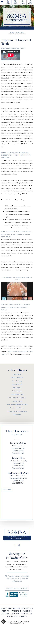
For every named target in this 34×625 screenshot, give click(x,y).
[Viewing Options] (3, 621)
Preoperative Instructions (15, 346)
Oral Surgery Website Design (11, 622)
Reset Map (7, 490)
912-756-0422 (19, 480)
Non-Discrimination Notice (17, 623)
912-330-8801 (19, 466)
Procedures (19, 32)
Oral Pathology (16, 401)
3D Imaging (17, 414)
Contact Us (27, 614)
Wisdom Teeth (5, 78)
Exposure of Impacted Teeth (17, 411)
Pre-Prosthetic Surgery (17, 398)
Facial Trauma (17, 391)
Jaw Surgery (17, 387)
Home (12, 32)
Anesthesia (17, 374)
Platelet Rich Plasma (17, 408)
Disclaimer (12, 616)
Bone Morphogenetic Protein (17, 404)
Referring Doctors (11, 614)
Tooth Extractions (17, 394)
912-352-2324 (12, 354)
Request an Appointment (16, 588)
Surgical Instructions (22, 611)
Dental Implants (17, 377)
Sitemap (23, 616)
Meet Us (5, 611)
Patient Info (14, 608)
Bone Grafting (17, 381)
